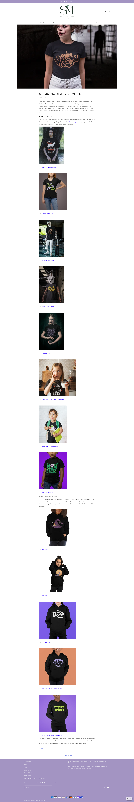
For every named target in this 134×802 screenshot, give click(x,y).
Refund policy (27, 775)
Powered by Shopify (41, 800)
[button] (26, 11)
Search (26, 767)
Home (25, 764)
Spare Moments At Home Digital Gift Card (34, 778)
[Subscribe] (50, 787)
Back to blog (68, 755)
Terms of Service (28, 772)
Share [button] (42, 748)
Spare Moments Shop (32, 800)
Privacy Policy (27, 770)
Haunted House (46, 353)
